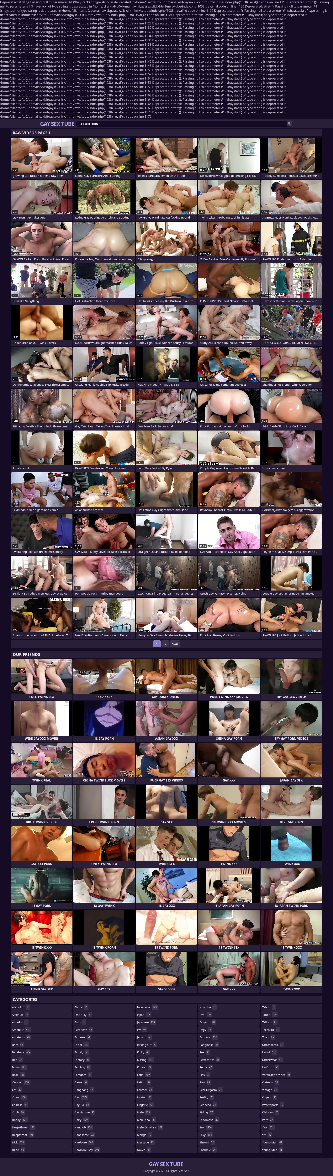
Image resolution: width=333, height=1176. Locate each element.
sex (205, 1127)
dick (18, 1142)
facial (81, 1045)
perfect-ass (209, 1060)
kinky (143, 1052)
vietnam (270, 1082)
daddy (19, 1120)
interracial (147, 1007)
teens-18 (270, 1030)
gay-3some (84, 1112)
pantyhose (208, 1045)
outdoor (208, 1037)
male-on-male (149, 1127)
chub (18, 1112)
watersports (272, 1105)
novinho (207, 1007)
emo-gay (82, 1015)
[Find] (289, 123)
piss (204, 1075)
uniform (270, 1067)
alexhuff (20, 1015)
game (80, 1082)
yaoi (268, 1127)
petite (205, 1067)
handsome (84, 1135)
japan (144, 1015)
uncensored (272, 1045)
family (81, 1052)
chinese (19, 1105)
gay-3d (81, 1105)
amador (20, 1022)
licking (144, 1097)
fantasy (81, 1060)
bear (18, 1075)
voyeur (269, 1097)
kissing (145, 1060)
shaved (206, 1142)
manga (144, 1135)
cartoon (20, 1082)
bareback (21, 1052)
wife (267, 1120)
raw (204, 1082)
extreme (82, 1037)
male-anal (146, 1120)
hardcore (83, 1142)
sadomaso (208, 1120)
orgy (205, 1030)
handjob (83, 1127)
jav (141, 1030)
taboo (268, 1007)
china (19, 1097)
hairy (81, 1120)
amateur (21, 1030)
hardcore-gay (86, 1150)
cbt (16, 1090)
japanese (146, 1022)
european (83, 1030)
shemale (207, 1150)
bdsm (19, 1067)
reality (206, 1097)
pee (204, 1052)
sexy (205, 1135)
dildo (18, 1150)
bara (17, 1045)
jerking (144, 1037)
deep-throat (23, 1127)
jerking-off (146, 1045)
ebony (80, 1007)
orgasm (207, 1022)
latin (143, 1075)
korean (144, 1067)
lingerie (145, 1105)
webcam (270, 1112)
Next (175, 644)
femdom (82, 1075)
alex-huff (20, 1007)
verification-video (276, 1075)
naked (143, 1150)
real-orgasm (210, 1090)
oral (205, 1015)
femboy (82, 1067)
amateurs (21, 1037)
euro (79, 1022)
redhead (207, 1105)
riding (206, 1112)
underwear (272, 1060)
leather (144, 1090)
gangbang (83, 1090)
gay (80, 1097)
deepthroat (22, 1135)
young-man (272, 1142)
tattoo (269, 1015)
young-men (272, 1150)
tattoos (269, 1022)
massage (145, 1142)
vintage (269, 1090)
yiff (266, 1135)
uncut (269, 1052)
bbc (17, 1060)
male (143, 1112)
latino (143, 1082)
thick (268, 1037)
